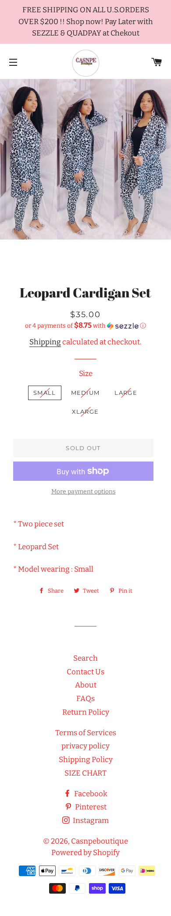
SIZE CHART (85, 773)
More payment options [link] (83, 491)
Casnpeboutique (99, 841)
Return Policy (85, 712)
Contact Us (85, 671)
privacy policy (85, 746)
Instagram (90, 820)
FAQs (85, 698)
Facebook (90, 793)
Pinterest (90, 807)
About (85, 685)
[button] (85, 325)
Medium (85, 392)
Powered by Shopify (85, 852)
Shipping (45, 342)
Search (85, 658)
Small (44, 392)
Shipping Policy (86, 759)
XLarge (85, 411)
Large (125, 392)
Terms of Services (85, 732)
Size (86, 373)
